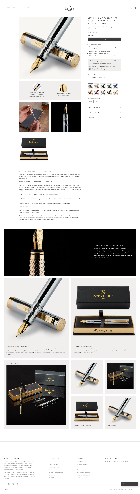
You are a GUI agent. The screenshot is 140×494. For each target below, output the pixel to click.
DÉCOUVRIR (16, 7)
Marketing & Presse (54, 467)
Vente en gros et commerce (56, 472)
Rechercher (52, 461)
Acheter (7, 7)
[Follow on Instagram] (13, 484)
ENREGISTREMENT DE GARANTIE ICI (70, 1)
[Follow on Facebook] (5, 484)
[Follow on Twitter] (9, 484)
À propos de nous (53, 464)
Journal (50, 469)
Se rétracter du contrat (130, 484)
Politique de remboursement (84, 475)
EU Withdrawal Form (54, 477)
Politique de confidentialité (83, 472)
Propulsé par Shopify (129, 489)
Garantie (79, 467)
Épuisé (104, 39)
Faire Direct (52, 475)
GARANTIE (27, 7)
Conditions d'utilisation (82, 477)
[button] (91, 35)
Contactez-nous (81, 461)
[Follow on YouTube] (17, 484)
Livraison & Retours (82, 464)
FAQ (78, 469)
